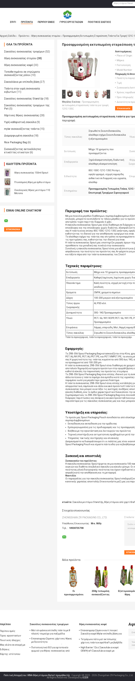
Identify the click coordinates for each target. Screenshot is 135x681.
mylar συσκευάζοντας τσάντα (21, 128)
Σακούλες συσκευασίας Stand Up (23, 98)
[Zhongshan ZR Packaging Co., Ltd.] (67, 14)
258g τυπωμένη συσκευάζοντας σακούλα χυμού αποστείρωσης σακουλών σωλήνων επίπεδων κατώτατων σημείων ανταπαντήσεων (100, 593)
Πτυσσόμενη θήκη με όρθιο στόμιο (32, 182)
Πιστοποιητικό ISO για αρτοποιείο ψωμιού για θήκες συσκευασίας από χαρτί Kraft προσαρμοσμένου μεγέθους (52, 649)
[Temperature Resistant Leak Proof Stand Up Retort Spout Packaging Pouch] (81, 69)
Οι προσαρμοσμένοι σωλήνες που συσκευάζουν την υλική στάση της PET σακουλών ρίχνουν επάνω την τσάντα (73, 593)
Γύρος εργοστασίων (71, 22)
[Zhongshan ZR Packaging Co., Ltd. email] (8, 221)
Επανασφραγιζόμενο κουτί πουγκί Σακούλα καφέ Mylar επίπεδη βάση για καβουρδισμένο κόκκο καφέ (101, 632)
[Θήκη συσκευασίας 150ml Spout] (7, 173)
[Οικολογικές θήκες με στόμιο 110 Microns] (7, 192)
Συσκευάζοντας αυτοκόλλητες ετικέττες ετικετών (22, 151)
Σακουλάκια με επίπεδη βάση (21, 81)
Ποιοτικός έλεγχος (99, 22)
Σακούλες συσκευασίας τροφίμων (24, 51)
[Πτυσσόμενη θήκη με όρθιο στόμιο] (7, 182)
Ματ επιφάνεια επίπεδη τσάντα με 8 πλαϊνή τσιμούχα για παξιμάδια (50, 632)
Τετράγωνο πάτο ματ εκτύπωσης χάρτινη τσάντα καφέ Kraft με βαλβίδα (101, 641)
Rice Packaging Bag (15, 142)
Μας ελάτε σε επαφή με (12, 645)
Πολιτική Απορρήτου (15, 675)
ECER (85, 677)
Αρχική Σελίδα (7, 36)
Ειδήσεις (5, 649)
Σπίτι (13, 22)
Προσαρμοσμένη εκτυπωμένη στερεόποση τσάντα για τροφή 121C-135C (85, 105)
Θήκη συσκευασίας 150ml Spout (31, 172)
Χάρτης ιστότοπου (10, 654)
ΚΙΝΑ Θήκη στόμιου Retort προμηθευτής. (49, 675)
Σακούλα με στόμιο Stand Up (87, 502)
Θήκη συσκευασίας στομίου (45, 36)
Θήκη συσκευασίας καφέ (18, 65)
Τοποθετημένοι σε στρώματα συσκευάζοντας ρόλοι (22, 73)
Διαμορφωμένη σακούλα (18, 135)
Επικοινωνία (123, 108)
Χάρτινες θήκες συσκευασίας (21, 115)
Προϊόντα (27, 22)
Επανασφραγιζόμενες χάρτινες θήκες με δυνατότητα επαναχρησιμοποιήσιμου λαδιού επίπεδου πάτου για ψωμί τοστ (51, 640)
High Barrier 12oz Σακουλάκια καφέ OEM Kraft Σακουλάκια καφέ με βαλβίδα (100, 649)
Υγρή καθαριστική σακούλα (20, 122)
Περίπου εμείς (46, 22)
